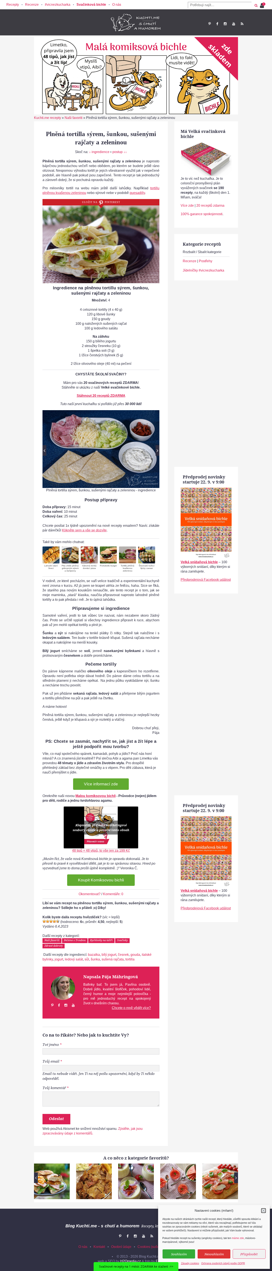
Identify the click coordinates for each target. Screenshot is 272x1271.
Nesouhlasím (214, 1254)
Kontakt (99, 1247)
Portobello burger (108, 565)
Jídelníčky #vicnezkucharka (203, 270)
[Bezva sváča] (54, 921)
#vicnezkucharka (57, 4)
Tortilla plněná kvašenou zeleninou (127, 568)
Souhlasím (179, 1254)
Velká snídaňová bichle (199, 562)
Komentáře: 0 (113, 894)
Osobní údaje (121, 1247)
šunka (95, 959)
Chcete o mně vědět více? (131, 1008)
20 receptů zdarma (210, 205)
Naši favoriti (73, 118)
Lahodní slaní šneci (51, 566)
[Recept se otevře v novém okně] (51, 554)
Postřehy (205, 261)
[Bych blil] (44, 921)
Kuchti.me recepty (47, 118)
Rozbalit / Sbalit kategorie (202, 252)
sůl (87, 959)
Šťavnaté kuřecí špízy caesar (146, 566)
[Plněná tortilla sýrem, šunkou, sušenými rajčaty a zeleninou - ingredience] (100, 449)
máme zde (238, 1238)
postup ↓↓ (119, 152)
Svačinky (122, 940)
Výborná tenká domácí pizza (89, 566)
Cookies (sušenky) (151, 1247)
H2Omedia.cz (130, 1261)
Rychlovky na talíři (101, 940)
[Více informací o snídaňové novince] (206, 490)
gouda (135, 954)
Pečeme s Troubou (75, 940)
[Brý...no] (51, 921)
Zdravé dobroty (53, 946)
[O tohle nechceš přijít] (263, 4)
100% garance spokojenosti (201, 214)
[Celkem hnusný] (47, 921)
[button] (263, 1210)
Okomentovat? (90, 894)
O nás (116, 4)
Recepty (12, 4)
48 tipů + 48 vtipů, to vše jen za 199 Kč (101, 850)
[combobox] (220, 5)
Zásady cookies (190, 1263)
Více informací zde (101, 784)
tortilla (130, 959)
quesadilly (137, 193)
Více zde (187, 205)
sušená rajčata (113, 959)
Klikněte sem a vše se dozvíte (84, 530)
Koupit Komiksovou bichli (101, 880)
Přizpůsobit (249, 1254)
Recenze (32, 4)
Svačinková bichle (91, 4)
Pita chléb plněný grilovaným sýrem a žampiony (70, 568)
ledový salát (74, 959)
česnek (123, 954)
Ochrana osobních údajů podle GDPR (223, 1263)
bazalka (94, 954)
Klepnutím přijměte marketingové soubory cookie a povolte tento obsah (101, 827)
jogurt (59, 959)
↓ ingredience (99, 152)
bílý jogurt (109, 954)
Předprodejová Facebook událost (206, 579)
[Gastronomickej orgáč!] (58, 921)
